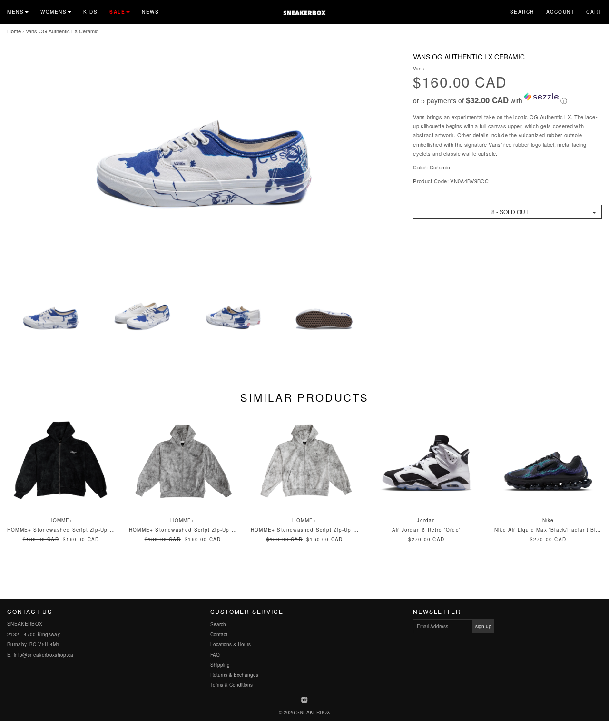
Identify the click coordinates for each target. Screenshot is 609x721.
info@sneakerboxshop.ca (44, 655)
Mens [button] (15, 12)
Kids (90, 12)
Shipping (220, 665)
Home (14, 31)
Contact (218, 634)
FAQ (215, 655)
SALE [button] (117, 12)
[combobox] (507, 212)
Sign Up (483, 626)
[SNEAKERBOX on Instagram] (304, 700)
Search (522, 12)
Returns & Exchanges (234, 675)
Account (560, 12)
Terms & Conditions (231, 684)
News (150, 12)
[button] (507, 99)
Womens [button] (53, 12)
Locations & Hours (230, 644)
